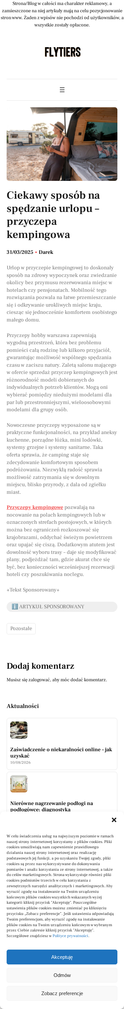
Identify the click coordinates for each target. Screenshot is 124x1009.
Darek (46, 252)
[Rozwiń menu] (62, 90)
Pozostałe (21, 628)
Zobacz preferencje (62, 993)
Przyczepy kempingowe (35, 507)
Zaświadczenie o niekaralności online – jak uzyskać (61, 753)
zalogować (39, 680)
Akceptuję (62, 957)
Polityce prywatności (70, 935)
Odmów (62, 975)
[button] (114, 820)
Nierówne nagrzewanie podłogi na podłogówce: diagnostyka (51, 806)
